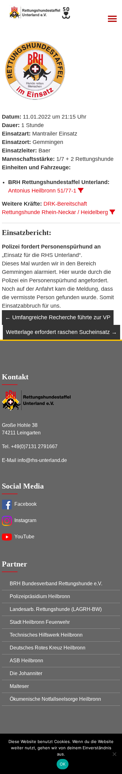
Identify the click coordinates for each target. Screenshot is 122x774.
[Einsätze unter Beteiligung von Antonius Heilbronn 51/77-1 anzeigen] (81, 190)
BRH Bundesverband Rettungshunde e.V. (56, 583)
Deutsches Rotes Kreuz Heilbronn (47, 647)
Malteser (19, 686)
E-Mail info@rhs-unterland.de (34, 460)
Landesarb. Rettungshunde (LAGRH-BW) (56, 609)
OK (63, 763)
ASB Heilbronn (26, 660)
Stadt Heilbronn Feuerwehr (40, 622)
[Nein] (114, 754)
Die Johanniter (26, 673)
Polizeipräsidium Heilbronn (40, 596)
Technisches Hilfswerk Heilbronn (46, 635)
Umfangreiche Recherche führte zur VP (57, 317)
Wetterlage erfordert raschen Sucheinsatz (61, 332)
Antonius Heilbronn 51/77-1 (42, 190)
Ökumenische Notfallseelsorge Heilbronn (55, 699)
